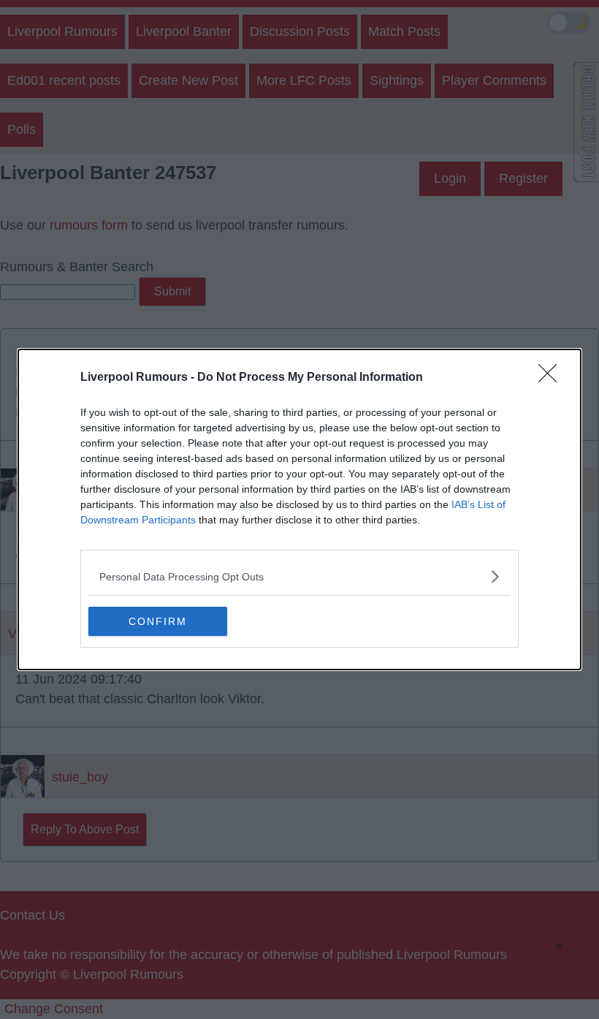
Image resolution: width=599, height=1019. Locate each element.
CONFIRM (158, 621)
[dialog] (299, 509)
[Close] (552, 378)
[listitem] (299, 576)
